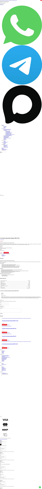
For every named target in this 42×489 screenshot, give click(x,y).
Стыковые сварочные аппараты (6, 253)
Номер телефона (2, 448)
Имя (0, 302)
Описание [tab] (3, 254)
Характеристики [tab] (4, 255)
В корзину (1, 252)
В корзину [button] (8, 324)
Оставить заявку (6, 252)
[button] (1, 444)
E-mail (1, 458)
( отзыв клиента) (2, 239)
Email (1, 304)
